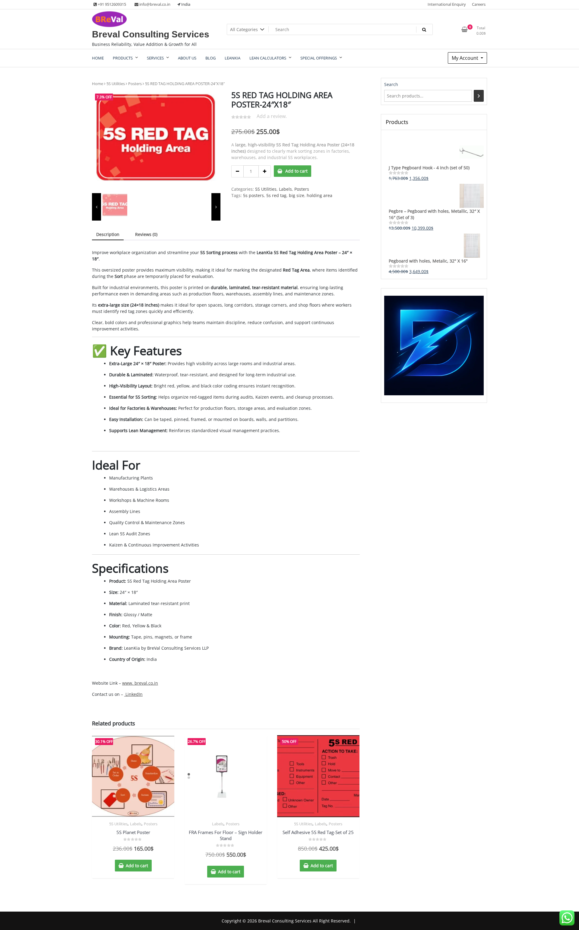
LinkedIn (133, 694)
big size (296, 195)
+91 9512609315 (111, 4)
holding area (319, 195)
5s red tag (276, 195)
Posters (135, 83)
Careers (479, 4)
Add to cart (296, 171)
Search (391, 84)
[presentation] (96, 207)
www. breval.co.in (140, 683)
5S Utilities (115, 83)
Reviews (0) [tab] (146, 234)
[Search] (479, 96)
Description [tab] (107, 234)
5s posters (253, 195)
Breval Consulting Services (150, 34)
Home (97, 83)
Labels (285, 189)
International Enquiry (447, 4)
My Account (465, 58)
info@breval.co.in (154, 4)
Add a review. (272, 116)
